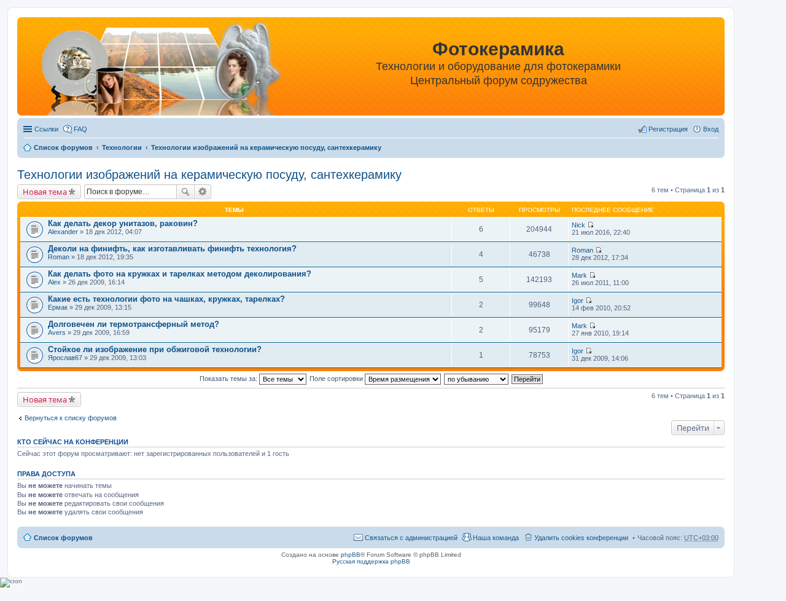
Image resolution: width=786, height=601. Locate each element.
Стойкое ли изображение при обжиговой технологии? (155, 349)
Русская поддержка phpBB (371, 561)
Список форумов (63, 147)
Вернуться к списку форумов (71, 418)
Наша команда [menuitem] (496, 537)
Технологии (122, 147)
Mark (579, 275)
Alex (54, 282)
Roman (58, 257)
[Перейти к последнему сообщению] (590, 225)
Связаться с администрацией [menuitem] (411, 537)
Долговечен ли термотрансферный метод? (133, 324)
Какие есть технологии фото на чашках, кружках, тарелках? (166, 299)
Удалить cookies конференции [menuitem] (581, 537)
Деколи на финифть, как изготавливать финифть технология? (172, 248)
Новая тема (45, 191)
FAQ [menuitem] (80, 129)
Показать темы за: (229, 378)
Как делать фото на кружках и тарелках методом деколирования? (179, 273)
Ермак (58, 307)
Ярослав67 (65, 357)
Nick (578, 225)
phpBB (350, 554)
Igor (577, 300)
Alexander (63, 231)
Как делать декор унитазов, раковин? (123, 223)
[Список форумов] (147, 68)
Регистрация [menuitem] (668, 129)
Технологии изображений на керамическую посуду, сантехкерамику (266, 147)
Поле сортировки (337, 378)
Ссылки (46, 129)
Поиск (185, 191)
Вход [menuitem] (710, 129)
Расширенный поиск (203, 191)
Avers (57, 332)
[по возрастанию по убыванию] (477, 378)
